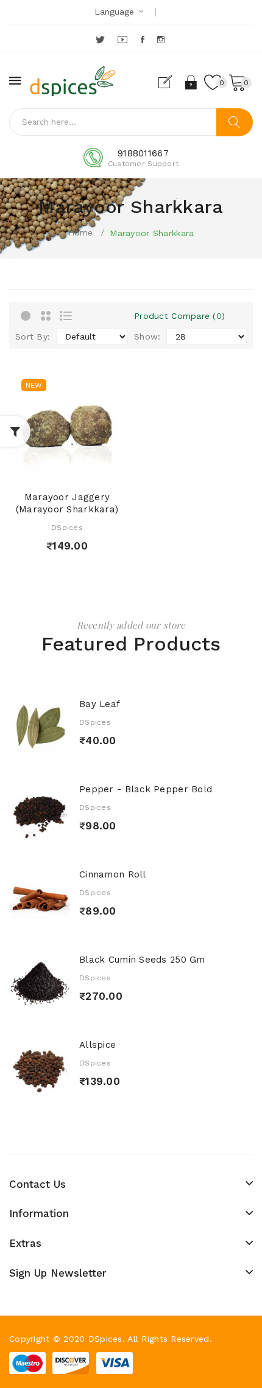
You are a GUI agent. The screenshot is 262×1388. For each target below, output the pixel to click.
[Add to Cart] (46, 470)
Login (191, 82)
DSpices (67, 527)
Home (80, 232)
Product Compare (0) (179, 316)
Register (170, 82)
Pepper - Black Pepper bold (145, 789)
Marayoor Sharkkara (152, 233)
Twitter (101, 39)
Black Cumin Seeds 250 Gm (142, 959)
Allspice (97, 1044)
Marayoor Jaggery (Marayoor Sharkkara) (67, 503)
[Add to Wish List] (67, 470)
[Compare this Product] (88, 470)
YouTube (123, 39)
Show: (147, 336)
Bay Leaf (99, 704)
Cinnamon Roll (112, 874)
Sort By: (32, 336)
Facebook (143, 39)
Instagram (161, 39)
